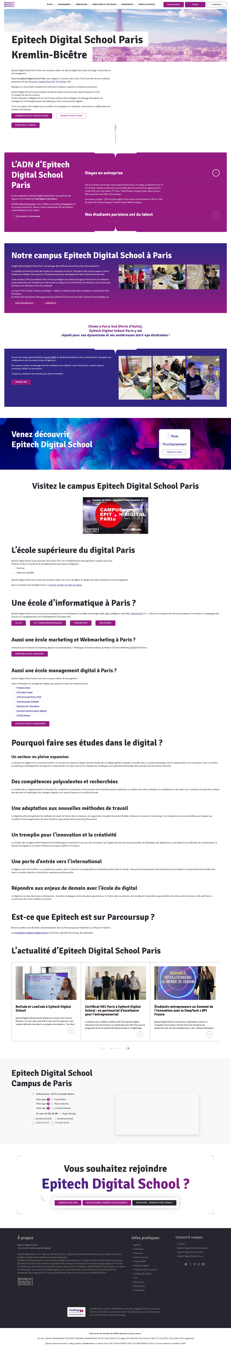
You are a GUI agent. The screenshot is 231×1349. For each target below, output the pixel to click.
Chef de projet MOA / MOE (29, 697)
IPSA (182, 1338)
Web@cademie (89, 1343)
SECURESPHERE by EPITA (143, 1343)
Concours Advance (163, 1343)
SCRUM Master (23, 715)
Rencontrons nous (24, 303)
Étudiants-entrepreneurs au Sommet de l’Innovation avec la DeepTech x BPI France (183, 1010)
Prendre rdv (21, 382)
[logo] (9, 4)
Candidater (50, 303)
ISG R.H (102, 1338)
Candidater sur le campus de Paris (31, 116)
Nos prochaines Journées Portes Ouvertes (106, 1202)
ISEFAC (113, 1338)
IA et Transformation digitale (48, 623)
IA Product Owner (25, 692)
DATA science (105, 623)
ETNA (115, 1343)
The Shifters (61, 81)
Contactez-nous (174, 452)
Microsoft (33, 81)
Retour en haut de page (219, 1339)
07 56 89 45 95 (62, 1123)
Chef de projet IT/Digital (28, 701)
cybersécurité (136, 613)
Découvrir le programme (28, 216)
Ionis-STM (108, 1343)
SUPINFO (123, 1343)
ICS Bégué (121, 1338)
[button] (126, 1048)
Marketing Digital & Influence (29, 654)
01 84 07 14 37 (42, 1123)
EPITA (145, 1338)
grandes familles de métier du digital (65, 585)
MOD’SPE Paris (136, 1338)
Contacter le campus (25, 125)
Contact (195, 4)
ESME (176, 1338)
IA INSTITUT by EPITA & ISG (161, 1338)
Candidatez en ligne (67, 1202)
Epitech (48, 1343)
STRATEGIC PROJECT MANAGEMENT (30, 723)
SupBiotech (189, 1338)
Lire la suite (72, 1030)
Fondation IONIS (179, 1343)
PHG (130, 1343)
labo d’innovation (28, 204)
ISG (38, 1338)
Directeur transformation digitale (32, 711)
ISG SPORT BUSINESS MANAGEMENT (82, 1338)
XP (128, 1338)
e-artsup (99, 1343)
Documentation (173, 4)
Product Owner (23, 687)
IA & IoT (18, 623)
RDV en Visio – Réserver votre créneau (154, 1202)
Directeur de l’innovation (28, 706)
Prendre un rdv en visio (71, 116)
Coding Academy (75, 1343)
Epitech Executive (59, 1343)
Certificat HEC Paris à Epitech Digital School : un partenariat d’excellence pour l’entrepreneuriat (113, 1010)
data (107, 613)
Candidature (217, 4)
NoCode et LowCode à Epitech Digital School (43, 1009)
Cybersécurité (81, 623)
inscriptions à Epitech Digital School (31, 933)
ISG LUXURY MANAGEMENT (53, 1338)
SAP (53, 81)
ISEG (108, 1338)
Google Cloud (44, 81)
